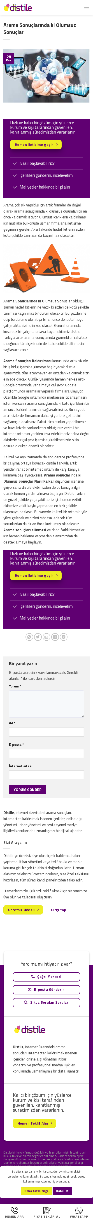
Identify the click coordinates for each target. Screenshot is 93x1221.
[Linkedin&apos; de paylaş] (55, 637)
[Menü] (87, 7)
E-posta (16, 744)
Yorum (15, 686)
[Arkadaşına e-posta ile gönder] (47, 637)
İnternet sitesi (20, 766)
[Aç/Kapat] (14, 164)
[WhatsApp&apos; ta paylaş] (29, 637)
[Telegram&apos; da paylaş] (64, 637)
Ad (12, 723)
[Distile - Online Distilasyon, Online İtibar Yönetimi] (26, 7)
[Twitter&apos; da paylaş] (38, 637)
